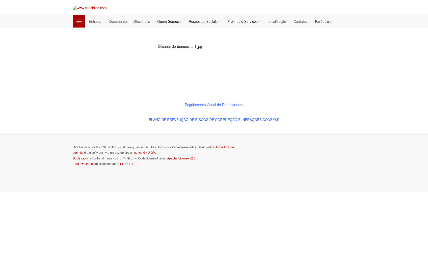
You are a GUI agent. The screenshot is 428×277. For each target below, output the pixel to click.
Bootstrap (79, 158)
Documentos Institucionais (129, 21)
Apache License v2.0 (181, 158)
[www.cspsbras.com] (90, 8)
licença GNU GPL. (145, 152)
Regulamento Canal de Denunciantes (214, 104)
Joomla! (78, 152)
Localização (277, 21)
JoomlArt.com (224, 147)
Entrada (95, 21)
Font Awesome (83, 163)
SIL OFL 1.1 (128, 163)
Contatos (301, 21)
